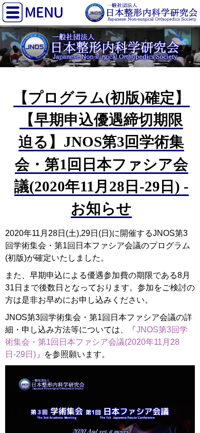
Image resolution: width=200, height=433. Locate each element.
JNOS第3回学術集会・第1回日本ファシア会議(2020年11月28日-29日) (96, 342)
